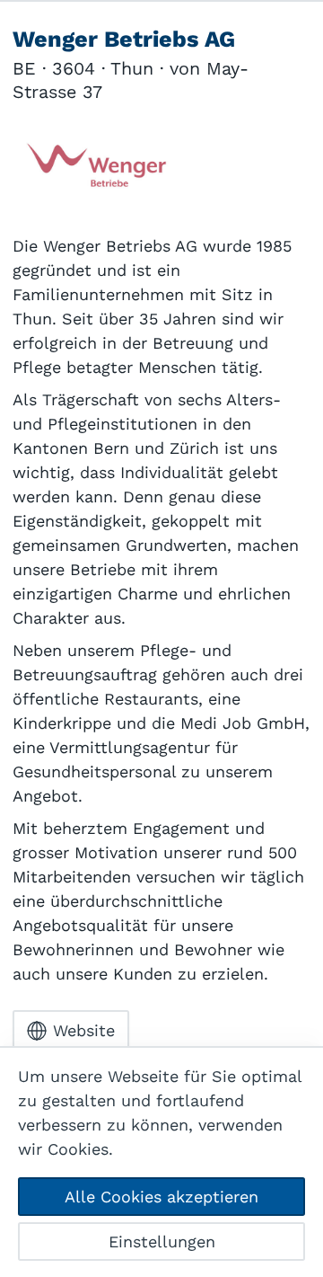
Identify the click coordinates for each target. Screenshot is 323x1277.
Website (84, 1030)
